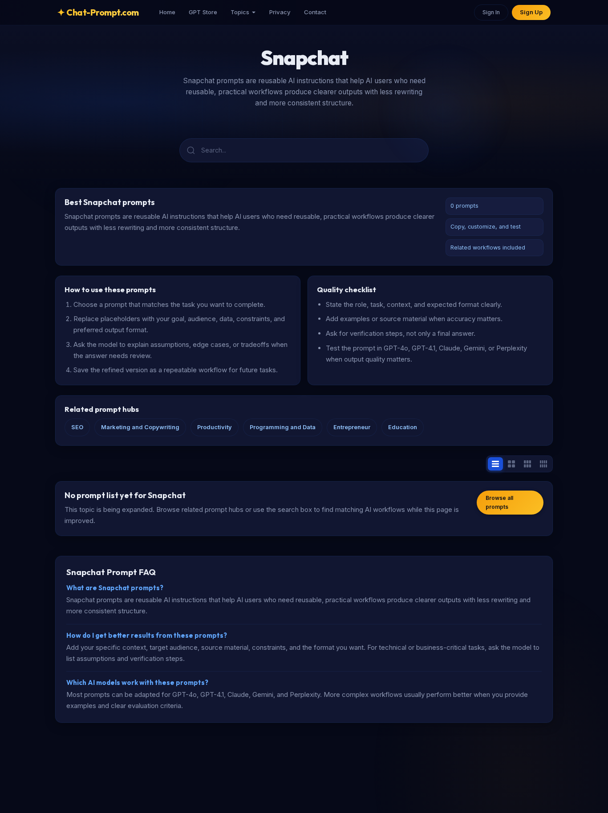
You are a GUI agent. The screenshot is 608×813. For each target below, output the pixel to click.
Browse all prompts (499, 502)
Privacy (280, 12)
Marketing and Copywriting (140, 427)
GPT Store (203, 12)
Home (167, 12)
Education (402, 427)
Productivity (214, 427)
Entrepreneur (351, 427)
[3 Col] (527, 464)
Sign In (491, 12)
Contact (315, 12)
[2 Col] (511, 464)
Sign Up (531, 12)
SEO (77, 427)
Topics (240, 12)
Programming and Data (283, 427)
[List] (495, 464)
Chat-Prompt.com (98, 12)
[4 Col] (543, 464)
